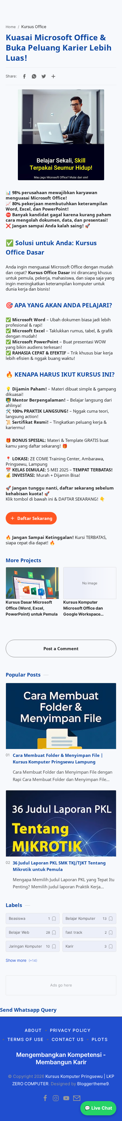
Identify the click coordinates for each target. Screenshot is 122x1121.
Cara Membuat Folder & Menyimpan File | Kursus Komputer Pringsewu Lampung (58, 758)
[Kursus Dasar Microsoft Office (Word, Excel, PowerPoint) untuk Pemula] (32, 583)
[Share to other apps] (53, 76)
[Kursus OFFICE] (61, 134)
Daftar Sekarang (34, 518)
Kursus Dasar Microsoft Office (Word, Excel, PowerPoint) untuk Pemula (32, 608)
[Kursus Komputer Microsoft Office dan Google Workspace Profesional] (90, 583)
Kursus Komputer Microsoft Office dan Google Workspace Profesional (83, 608)
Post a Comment (61, 648)
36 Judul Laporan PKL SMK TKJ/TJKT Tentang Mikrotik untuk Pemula (59, 866)
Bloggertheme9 (93, 1083)
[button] (24, 76)
